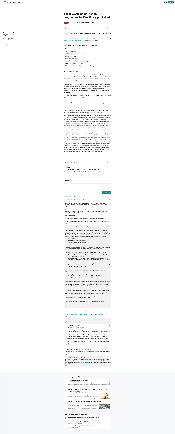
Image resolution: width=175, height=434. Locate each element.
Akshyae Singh (71, 423)
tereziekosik (73, 22)
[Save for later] (105, 28)
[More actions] (110, 28)
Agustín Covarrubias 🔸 (72, 349)
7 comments (5, 44)
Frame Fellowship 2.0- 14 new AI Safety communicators (82, 421)
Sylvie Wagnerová (82, 22)
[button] (65, 199)
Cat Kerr (69, 427)
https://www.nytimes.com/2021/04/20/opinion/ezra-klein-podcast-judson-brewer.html (84, 314)
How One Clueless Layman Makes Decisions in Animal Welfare (84, 401)
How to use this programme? (9, 41)
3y (78, 199)
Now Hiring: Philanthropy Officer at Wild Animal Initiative (82, 426)
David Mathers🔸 (72, 319)
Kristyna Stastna (91, 22)
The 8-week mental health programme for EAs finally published (8, 34)
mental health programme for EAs (73, 40)
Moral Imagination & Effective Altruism (78, 380)
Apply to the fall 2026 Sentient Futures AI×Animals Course (83, 417)
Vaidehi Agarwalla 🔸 (72, 199)
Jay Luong (77, 418)
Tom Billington (75, 392)
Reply (66, 223)
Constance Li (82, 418)
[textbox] (87, 187)
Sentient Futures (71, 418)
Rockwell (69, 392)
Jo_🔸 (69, 403)
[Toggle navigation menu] (2, 2)
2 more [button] (109, 33)
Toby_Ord (70, 381)
